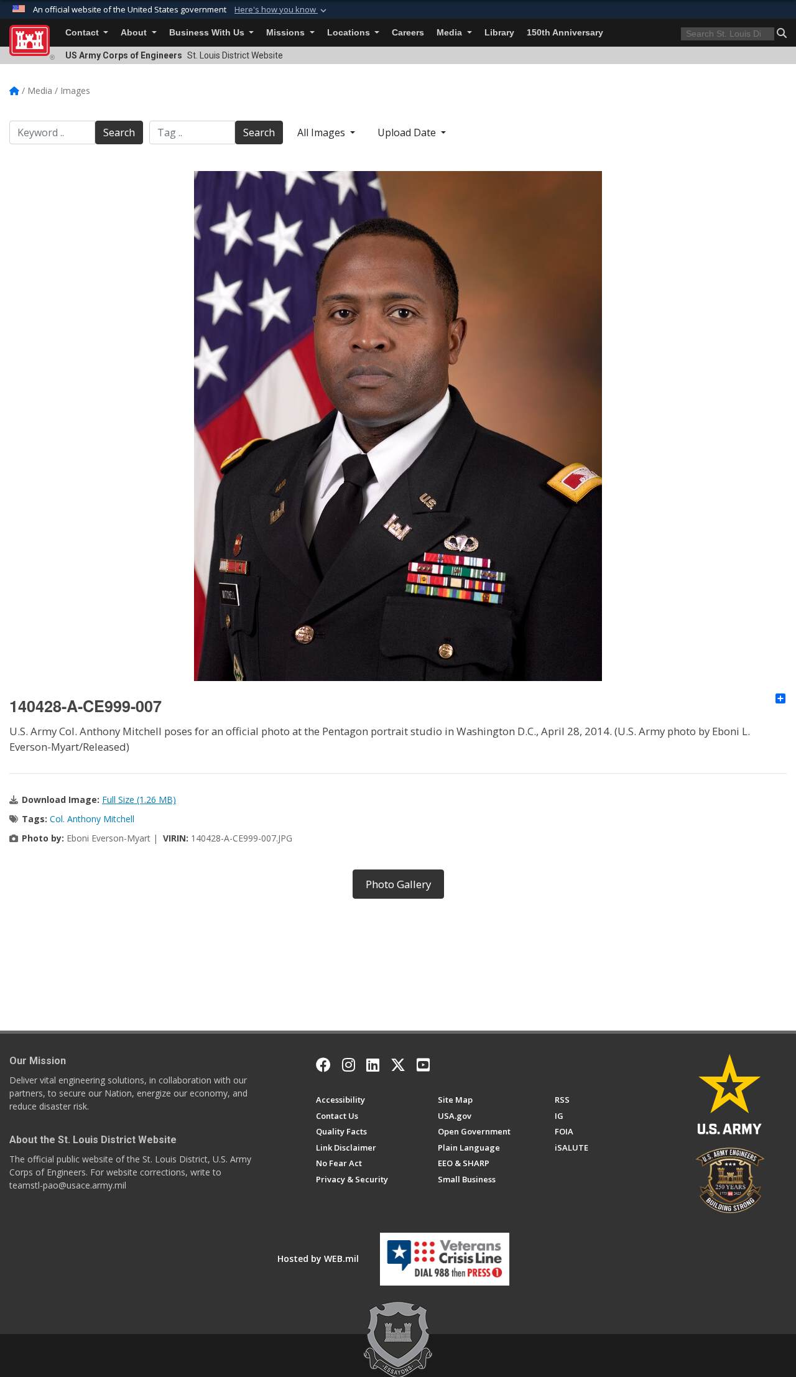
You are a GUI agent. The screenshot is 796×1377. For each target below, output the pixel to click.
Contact (83, 32)
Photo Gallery (398, 884)
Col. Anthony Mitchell (92, 819)
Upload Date (407, 132)
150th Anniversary (565, 32)
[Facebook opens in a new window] (323, 1065)
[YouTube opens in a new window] (423, 1065)
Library (499, 32)
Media (451, 32)
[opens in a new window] (348, 1065)
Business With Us (208, 32)
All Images (322, 132)
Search (119, 132)
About (135, 32)
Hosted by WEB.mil (318, 1258)
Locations (350, 32)
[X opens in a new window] (398, 1065)
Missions (286, 32)
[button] (281, 10)
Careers (408, 32)
